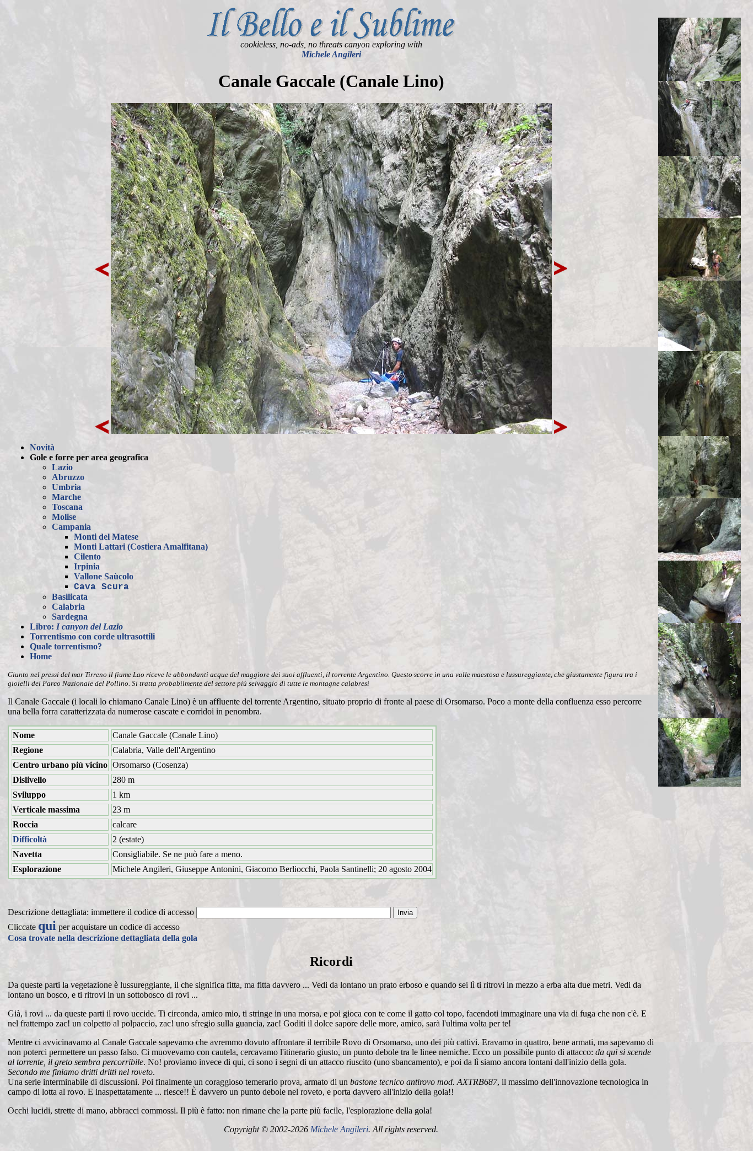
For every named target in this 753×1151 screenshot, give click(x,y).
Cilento (87, 556)
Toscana (67, 507)
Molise (64, 516)
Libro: (76, 626)
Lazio (62, 467)
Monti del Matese (106, 536)
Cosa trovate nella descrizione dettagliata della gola (102, 938)
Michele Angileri (331, 54)
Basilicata (70, 596)
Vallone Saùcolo (103, 576)
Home (41, 656)
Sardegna (70, 616)
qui (47, 925)
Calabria (68, 606)
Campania (71, 526)
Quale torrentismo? (66, 646)
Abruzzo (68, 477)
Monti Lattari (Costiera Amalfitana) (141, 546)
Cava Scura (101, 587)
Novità (42, 447)
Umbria (66, 487)
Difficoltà (30, 839)
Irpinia (87, 566)
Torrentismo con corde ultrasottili (92, 636)
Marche (66, 497)
